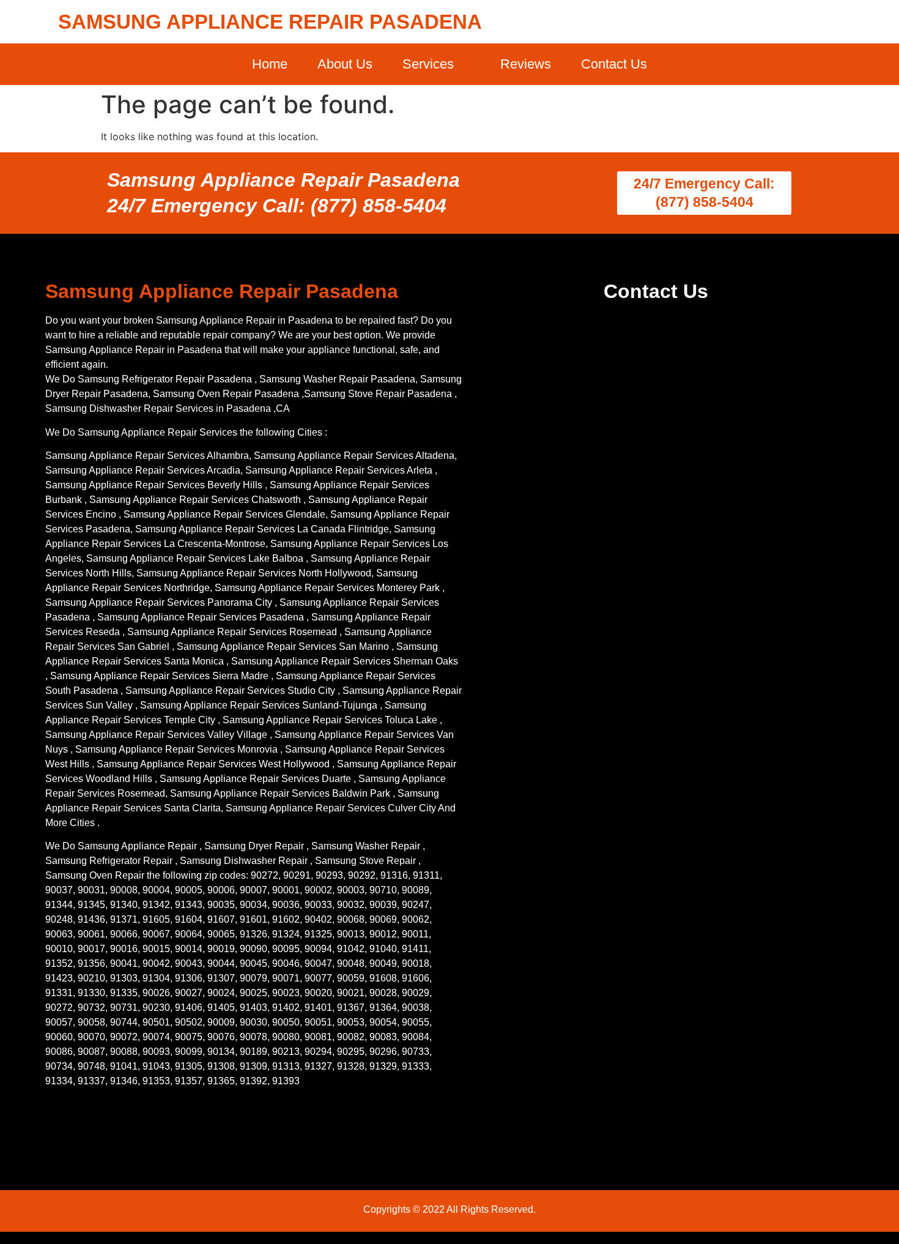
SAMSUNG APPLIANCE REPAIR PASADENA (270, 21)
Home (269, 64)
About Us (344, 64)
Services (428, 64)
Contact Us (614, 64)
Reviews (525, 64)
